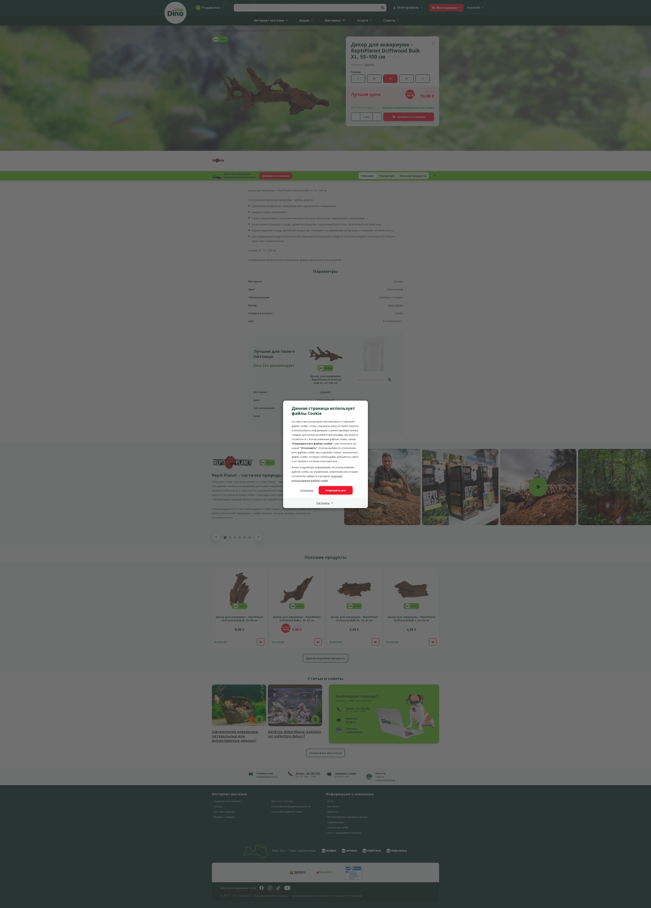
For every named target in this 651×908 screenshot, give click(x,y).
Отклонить (307, 490)
